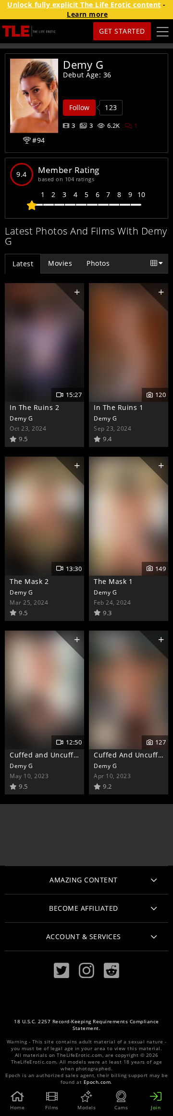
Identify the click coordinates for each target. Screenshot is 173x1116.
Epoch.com (97, 1082)
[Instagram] (86, 970)
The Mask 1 (113, 581)
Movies (60, 263)
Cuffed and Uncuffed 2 (49, 754)
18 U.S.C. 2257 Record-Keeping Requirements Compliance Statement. (86, 1024)
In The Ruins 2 (34, 407)
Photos (98, 263)
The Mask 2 (29, 581)
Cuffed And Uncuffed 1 (133, 754)
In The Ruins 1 (118, 407)
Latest (22, 263)
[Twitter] (61, 970)
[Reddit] (111, 970)
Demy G (21, 418)
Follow (79, 107)
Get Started (122, 31)
